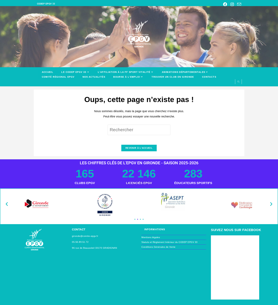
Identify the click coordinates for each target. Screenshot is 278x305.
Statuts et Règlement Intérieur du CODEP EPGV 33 (169, 242)
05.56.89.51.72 (80, 242)
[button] (6, 204)
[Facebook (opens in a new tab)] (225, 4)
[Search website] (238, 82)
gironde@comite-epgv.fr (85, 236)
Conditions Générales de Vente (158, 247)
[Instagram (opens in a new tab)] (232, 4)
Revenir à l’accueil (139, 148)
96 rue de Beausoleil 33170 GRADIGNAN (94, 248)
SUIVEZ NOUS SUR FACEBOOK (236, 230)
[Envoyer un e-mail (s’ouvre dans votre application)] (238, 4)
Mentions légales (150, 237)
